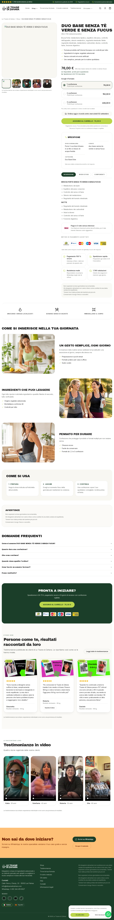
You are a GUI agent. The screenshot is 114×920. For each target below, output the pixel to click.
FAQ (41, 881)
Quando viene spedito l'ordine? (15, 561)
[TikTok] (21, 898)
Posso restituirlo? (9, 573)
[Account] (105, 8)
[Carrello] (110, 8)
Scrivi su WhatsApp (85, 839)
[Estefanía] (37, 83)
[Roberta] (47, 83)
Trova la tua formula (47, 8)
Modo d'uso (84, 174)
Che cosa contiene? (10, 555)
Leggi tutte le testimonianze (97, 651)
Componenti (99, 174)
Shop (34, 8)
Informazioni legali (46, 887)
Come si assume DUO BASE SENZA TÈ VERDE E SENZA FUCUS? (28, 543)
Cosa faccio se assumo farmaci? (16, 567)
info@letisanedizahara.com (12, 886)
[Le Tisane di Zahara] (11, 8)
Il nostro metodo (62, 8)
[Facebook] (4, 898)
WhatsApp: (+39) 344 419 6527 (13, 889)
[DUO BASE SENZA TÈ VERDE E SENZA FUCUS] (6, 83)
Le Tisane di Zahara (8, 19)
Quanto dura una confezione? (14, 549)
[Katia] (26, 83)
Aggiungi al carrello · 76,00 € (87, 121)
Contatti (43, 884)
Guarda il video (50, 708)
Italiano (7, 905)
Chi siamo (87, 8)
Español (19, 905)
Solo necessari (100, 915)
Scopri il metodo (81, 846)
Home (27, 8)
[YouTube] (15, 898)
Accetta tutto (80, 915)
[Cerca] (100, 8)
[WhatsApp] (108, 914)
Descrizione (69, 174)
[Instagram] (10, 898)
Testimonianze (75, 8)
